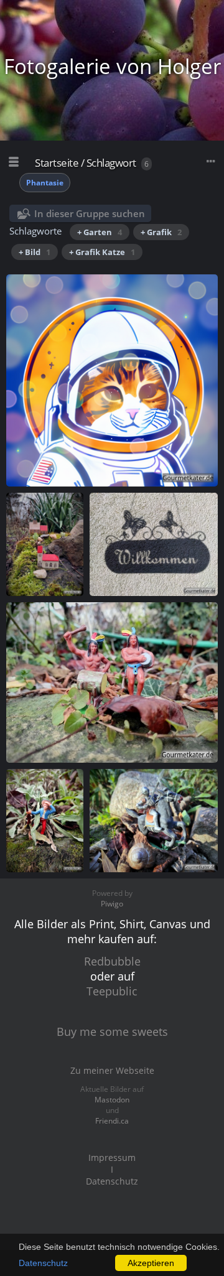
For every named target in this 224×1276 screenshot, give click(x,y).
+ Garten (99, 232)
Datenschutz (43, 1263)
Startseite (56, 163)
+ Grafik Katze (102, 252)
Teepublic (112, 991)
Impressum (112, 1157)
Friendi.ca (112, 1120)
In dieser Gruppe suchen (89, 213)
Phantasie (44, 182)
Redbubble (112, 961)
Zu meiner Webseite (112, 1070)
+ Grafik (161, 232)
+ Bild (34, 252)
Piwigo (112, 903)
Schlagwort (111, 163)
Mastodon (112, 1099)
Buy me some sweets (112, 1031)
